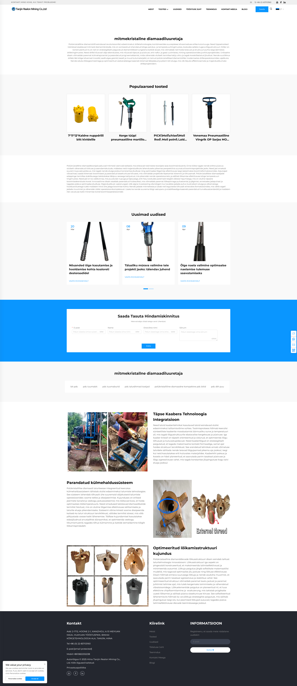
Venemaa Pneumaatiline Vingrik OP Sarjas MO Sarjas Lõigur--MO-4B (211, 137)
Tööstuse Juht (193, 9)
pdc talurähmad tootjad (137, 386)
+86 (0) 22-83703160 (80, 643)
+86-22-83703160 (264, 2)
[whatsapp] (293, 339)
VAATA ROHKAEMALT (79, 281)
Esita (148, 346)
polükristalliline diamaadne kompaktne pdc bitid (180, 386)
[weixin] (293, 350)
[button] (145, 288)
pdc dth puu (217, 386)
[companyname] (29, 9)
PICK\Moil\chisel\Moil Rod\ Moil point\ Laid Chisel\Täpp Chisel (169, 137)
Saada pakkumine (262, 10)
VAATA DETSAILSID (86, 113)
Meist (151, 9)
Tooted (162, 9)
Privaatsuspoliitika (76, 667)
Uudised (177, 9)
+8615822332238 (82, 654)
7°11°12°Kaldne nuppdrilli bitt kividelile (86, 137)
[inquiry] (293, 333)
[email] (293, 344)
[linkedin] (284, 2)
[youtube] (277, 2)
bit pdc (74, 386)
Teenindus (211, 9)
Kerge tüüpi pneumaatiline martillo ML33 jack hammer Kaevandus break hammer (127, 137)
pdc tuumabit (90, 386)
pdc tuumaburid (111, 386)
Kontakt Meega (229, 9)
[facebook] (281, 2)
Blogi (244, 9)
